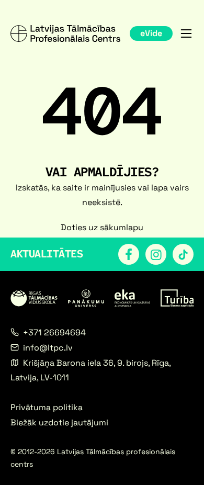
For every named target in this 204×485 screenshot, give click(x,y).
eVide (151, 33)
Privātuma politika (46, 407)
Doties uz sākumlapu (102, 227)
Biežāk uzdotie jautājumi (59, 422)
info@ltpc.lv (48, 347)
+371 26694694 (54, 332)
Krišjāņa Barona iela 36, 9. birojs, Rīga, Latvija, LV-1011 (91, 370)
